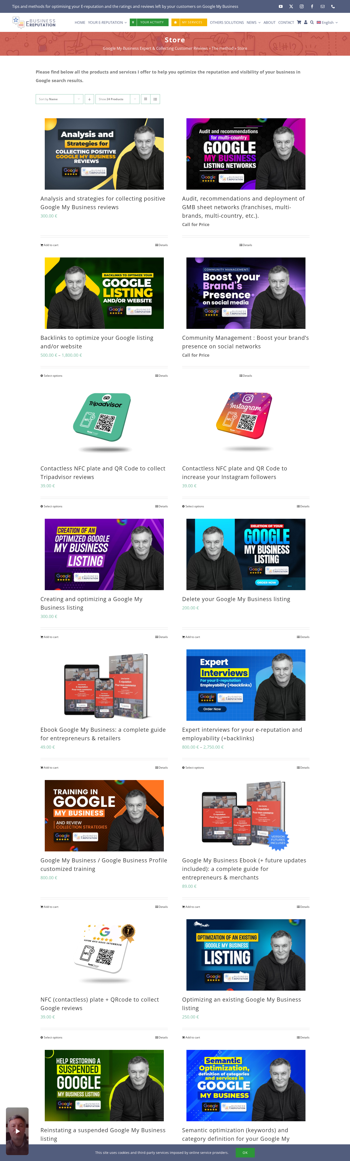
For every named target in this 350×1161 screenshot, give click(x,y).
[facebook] (312, 6)
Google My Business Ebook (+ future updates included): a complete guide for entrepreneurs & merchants (244, 868)
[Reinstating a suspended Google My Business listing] (104, 1085)
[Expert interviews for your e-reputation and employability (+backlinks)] (245, 685)
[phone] (333, 6)
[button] (312, 22)
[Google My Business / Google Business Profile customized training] (104, 815)
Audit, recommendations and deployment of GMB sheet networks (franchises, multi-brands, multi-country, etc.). (243, 207)
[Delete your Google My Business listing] (245, 554)
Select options (53, 376)
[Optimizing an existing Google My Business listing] (245, 955)
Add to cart (51, 245)
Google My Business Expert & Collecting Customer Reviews (155, 48)
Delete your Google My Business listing (236, 599)
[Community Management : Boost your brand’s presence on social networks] (245, 293)
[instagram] (302, 6)
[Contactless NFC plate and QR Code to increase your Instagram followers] (245, 423)
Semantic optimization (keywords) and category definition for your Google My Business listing (236, 1138)
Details (163, 245)
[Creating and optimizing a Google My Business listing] (104, 554)
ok (245, 1152)
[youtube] (281, 6)
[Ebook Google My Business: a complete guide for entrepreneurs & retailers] (104, 685)
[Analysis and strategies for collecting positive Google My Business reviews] (104, 154)
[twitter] (291, 6)
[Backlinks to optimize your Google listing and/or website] (104, 293)
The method (223, 48)
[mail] (323, 6)
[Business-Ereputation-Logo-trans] (33, 18)
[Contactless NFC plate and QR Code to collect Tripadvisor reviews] (104, 423)
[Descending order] (89, 99)
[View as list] (155, 99)
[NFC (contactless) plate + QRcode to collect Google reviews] (104, 955)
